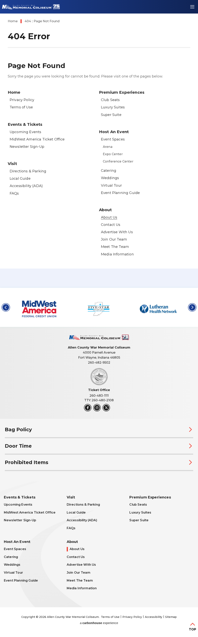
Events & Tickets (25, 124)
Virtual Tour (111, 185)
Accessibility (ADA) (26, 186)
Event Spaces (113, 139)
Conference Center (118, 161)
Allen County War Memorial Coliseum (31, 7)
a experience (99, 623)
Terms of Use (21, 107)
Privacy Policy (22, 100)
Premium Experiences (121, 92)
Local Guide (20, 178)
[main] (99, 144)
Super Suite (111, 115)
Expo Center (113, 154)
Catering (108, 170)
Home (13, 21)
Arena (107, 147)
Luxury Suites (113, 107)
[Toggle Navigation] (192, 7)
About (105, 210)
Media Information (117, 254)
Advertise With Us (117, 232)
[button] (6, 307)
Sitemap (171, 617)
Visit (12, 163)
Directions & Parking (28, 171)
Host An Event (114, 131)
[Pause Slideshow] (191, 295)
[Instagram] (97, 407)
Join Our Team (114, 239)
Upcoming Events (25, 132)
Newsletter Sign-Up (27, 147)
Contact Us (110, 225)
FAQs (14, 193)
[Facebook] (87, 407)
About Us (109, 217)
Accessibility (153, 617)
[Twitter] (106, 407)
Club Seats (110, 100)
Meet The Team (115, 247)
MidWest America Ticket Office (37, 139)
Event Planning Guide (120, 193)
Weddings (110, 178)
